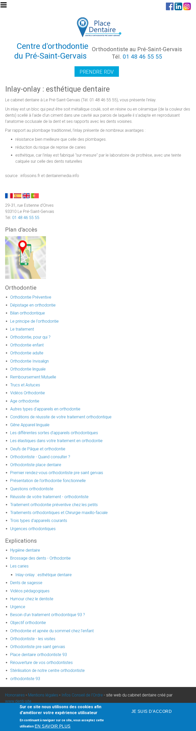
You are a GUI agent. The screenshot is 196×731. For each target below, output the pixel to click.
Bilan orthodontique (27, 313)
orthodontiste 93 (25, 678)
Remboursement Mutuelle (33, 377)
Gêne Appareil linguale (30, 424)
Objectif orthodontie (28, 622)
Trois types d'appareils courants (38, 520)
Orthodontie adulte (26, 353)
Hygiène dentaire (25, 550)
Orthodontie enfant (27, 345)
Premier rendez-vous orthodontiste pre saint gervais (56, 472)
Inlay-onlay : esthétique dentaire (43, 574)
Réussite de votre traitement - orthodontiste (49, 496)
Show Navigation (6, 6)
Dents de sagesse (26, 582)
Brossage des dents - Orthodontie (40, 558)
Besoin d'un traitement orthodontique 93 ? (47, 614)
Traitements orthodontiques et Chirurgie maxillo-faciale (59, 512)
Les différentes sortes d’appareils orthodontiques (54, 432)
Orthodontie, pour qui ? (30, 337)
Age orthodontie (24, 401)
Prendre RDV (97, 72)
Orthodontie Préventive (30, 297)
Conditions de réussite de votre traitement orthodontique (61, 416)
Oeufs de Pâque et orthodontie (37, 448)
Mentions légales (43, 695)
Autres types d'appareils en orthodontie (45, 409)
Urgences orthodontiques (33, 528)
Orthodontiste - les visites (32, 638)
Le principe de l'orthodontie (34, 321)
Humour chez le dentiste (31, 598)
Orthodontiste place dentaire (35, 464)
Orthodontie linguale (28, 369)
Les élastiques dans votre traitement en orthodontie (56, 440)
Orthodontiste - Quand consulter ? (40, 456)
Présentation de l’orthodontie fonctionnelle (48, 480)
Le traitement (22, 329)
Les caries (19, 566)
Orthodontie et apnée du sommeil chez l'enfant (52, 630)
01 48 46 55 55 (142, 56)
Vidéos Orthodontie (27, 392)
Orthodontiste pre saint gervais (37, 646)
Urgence (17, 606)
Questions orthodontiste (31, 488)
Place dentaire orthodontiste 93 (38, 654)
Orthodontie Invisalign (29, 361)
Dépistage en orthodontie (33, 305)
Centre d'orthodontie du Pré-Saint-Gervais (51, 51)
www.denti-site (18, 701)
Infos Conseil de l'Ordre (82, 695)
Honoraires (15, 695)
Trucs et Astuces (25, 385)
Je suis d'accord (151, 711)
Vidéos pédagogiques (30, 590)
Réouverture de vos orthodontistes (41, 662)
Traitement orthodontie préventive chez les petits (54, 504)
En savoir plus (53, 726)
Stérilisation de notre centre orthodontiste (47, 670)
